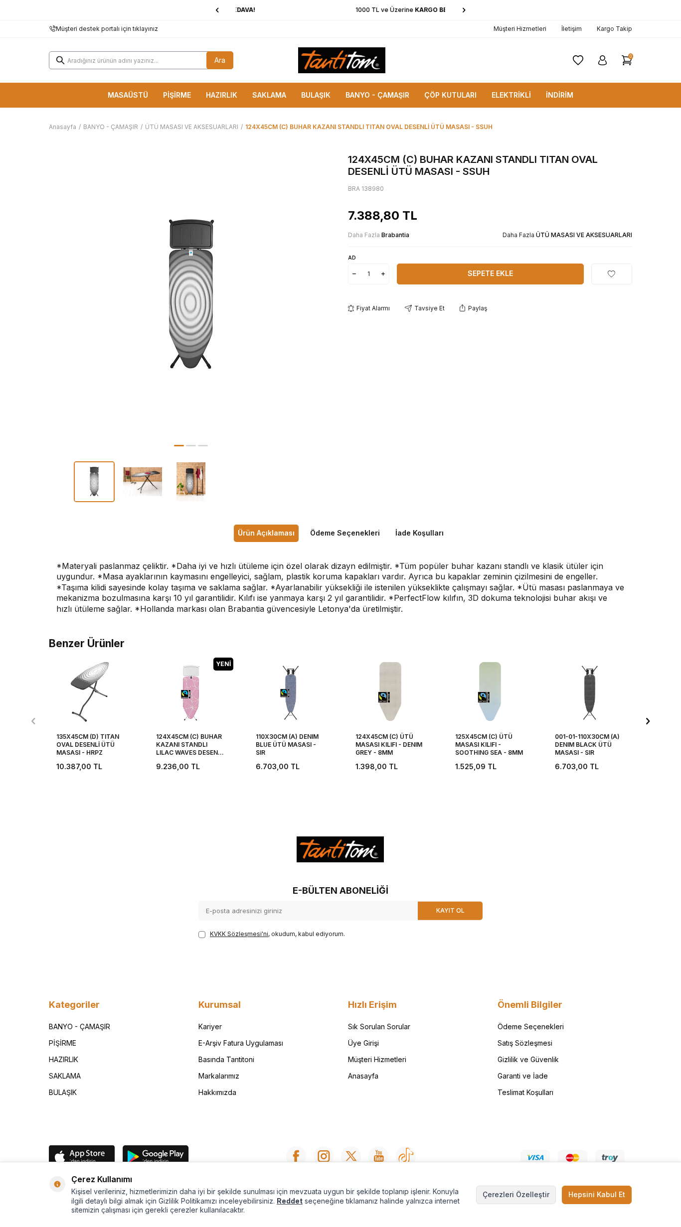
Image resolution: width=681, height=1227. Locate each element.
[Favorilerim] (578, 60)
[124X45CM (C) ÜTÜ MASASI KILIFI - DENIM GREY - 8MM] (390, 691)
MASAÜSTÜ (128, 95)
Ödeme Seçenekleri (345, 533)
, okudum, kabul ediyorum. (277, 934)
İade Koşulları (419, 533)
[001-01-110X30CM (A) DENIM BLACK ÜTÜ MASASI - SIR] (589, 691)
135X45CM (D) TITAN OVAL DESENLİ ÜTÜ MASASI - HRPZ (87, 744)
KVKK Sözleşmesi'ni (239, 934)
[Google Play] (156, 1157)
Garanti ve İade (523, 1076)
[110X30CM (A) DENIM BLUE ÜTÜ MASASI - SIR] (290, 691)
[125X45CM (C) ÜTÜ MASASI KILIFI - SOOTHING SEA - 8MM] (490, 691)
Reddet (290, 1201)
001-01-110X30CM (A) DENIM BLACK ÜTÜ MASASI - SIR (587, 744)
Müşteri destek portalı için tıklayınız (107, 28)
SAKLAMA (269, 95)
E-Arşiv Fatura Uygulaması (240, 1043)
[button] (217, 10)
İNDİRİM (559, 95)
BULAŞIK (316, 95)
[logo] (342, 60)
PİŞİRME (177, 95)
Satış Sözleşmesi (525, 1043)
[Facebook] (296, 1156)
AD (352, 258)
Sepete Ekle (490, 273)
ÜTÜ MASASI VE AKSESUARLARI (191, 127)
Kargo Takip (614, 28)
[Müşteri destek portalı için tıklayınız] (52, 29)
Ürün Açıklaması (266, 533)
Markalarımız (218, 1076)
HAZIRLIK (221, 95)
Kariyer (210, 1026)
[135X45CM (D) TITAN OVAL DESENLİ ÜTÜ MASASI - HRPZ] (91, 691)
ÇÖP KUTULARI (450, 95)
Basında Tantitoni (226, 1059)
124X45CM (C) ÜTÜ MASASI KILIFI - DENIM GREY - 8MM (388, 744)
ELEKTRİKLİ (511, 95)
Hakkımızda (217, 1092)
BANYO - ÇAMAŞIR (377, 95)
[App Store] (82, 1157)
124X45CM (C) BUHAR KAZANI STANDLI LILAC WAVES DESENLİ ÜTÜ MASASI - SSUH (189, 744)
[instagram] (324, 1156)
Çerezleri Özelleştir (516, 1194)
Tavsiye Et (429, 308)
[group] (191, 295)
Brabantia (395, 235)
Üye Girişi (363, 1043)
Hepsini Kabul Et (596, 1194)
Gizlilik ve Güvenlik (528, 1059)
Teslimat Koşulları (525, 1092)
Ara (219, 60)
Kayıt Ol (450, 910)
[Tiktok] (406, 1156)
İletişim (571, 28)
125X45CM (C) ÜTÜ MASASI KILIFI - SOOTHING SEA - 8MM (489, 744)
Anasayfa (62, 127)
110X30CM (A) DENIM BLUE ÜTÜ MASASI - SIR (287, 744)
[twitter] (351, 1156)
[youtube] (378, 1156)
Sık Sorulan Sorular (379, 1026)
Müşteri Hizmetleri (520, 28)
